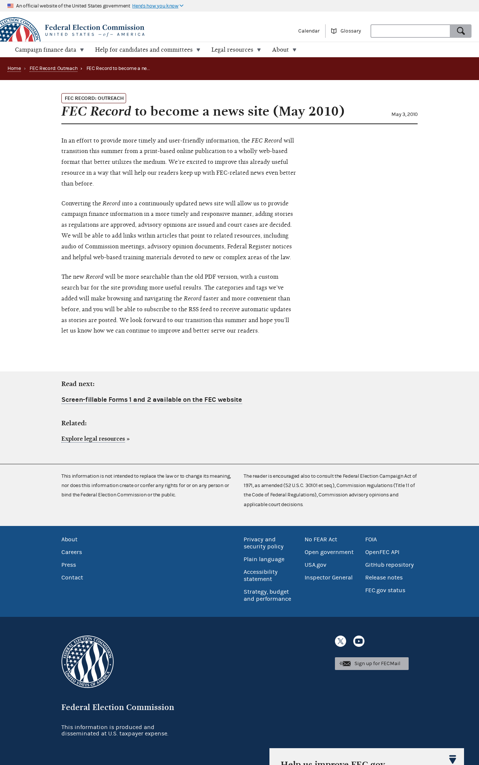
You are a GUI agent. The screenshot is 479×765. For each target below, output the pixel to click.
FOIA (371, 539)
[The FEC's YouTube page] (358, 641)
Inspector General (329, 577)
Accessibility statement (261, 575)
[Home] (120, 30)
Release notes (384, 577)
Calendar (309, 31)
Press (68, 564)
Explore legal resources (93, 438)
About (69, 539)
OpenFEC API (382, 552)
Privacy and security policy (264, 543)
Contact (72, 577)
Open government (329, 552)
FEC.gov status (385, 590)
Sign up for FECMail (377, 664)
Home (14, 68)
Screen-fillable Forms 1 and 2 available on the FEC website (151, 400)
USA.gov (315, 564)
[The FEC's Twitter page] (340, 641)
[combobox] (410, 31)
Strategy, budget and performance (267, 595)
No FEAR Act (321, 539)
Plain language (264, 559)
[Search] (461, 31)
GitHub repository (389, 564)
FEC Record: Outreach (53, 68)
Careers (71, 552)
